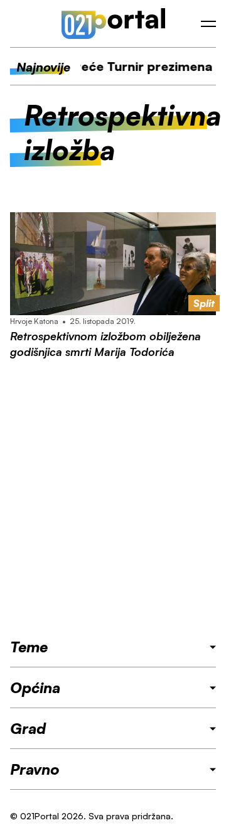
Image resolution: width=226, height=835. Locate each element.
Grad (28, 728)
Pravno (35, 769)
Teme (29, 646)
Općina (35, 687)
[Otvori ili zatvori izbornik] (208, 23)
